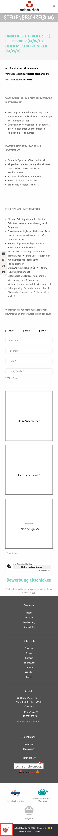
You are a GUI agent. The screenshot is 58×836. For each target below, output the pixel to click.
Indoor (29, 612)
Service (29, 653)
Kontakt (29, 658)
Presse (29, 677)
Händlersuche (29, 662)
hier (33, 592)
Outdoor (29, 617)
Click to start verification (31, 567)
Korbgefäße (29, 627)
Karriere (29, 667)
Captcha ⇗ (45, 570)
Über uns (29, 648)
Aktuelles (29, 672)
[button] (5, 830)
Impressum (29, 744)
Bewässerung (29, 622)
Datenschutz (29, 749)
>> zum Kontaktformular (29, 721)
